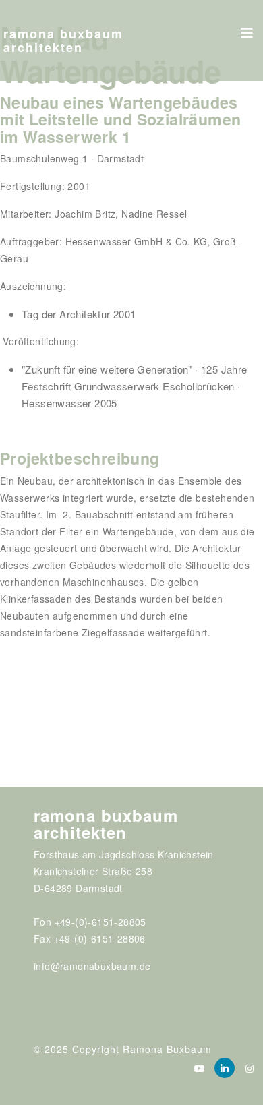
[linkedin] (224, 1068)
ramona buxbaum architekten (63, 40)
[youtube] (199, 1068)
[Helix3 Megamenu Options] (247, 28)
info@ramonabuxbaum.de (92, 966)
